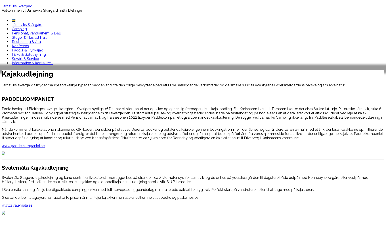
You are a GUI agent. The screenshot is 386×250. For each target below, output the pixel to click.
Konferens (20, 46)
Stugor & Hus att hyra (29, 37)
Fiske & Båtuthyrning (29, 54)
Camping (19, 29)
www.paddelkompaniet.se (23, 146)
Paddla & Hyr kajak (27, 50)
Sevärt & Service (25, 59)
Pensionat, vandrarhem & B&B (36, 33)
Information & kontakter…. (32, 63)
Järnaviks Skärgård (17, 6)
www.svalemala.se (17, 205)
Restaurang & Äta (26, 42)
